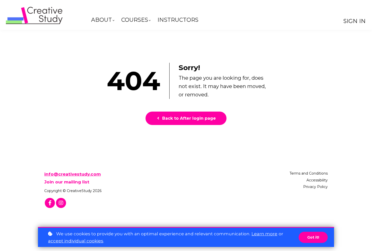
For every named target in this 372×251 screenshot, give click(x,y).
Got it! (313, 237)
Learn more (264, 233)
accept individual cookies (75, 240)
